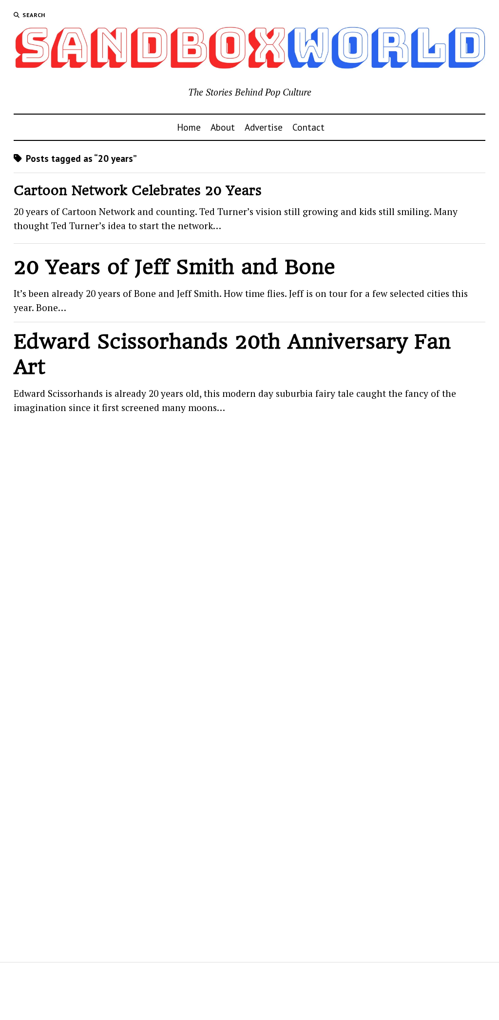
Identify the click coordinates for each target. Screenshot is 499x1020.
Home (189, 127)
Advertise (264, 127)
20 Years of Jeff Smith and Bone (174, 267)
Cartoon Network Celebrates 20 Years (138, 190)
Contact (308, 127)
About (223, 127)
